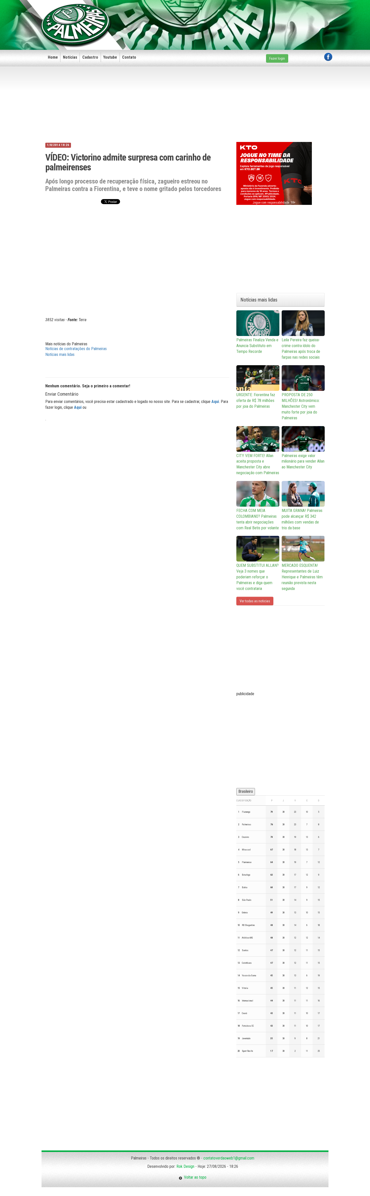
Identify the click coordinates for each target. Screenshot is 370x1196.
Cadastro (90, 57)
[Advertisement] (240, 17)
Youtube (110, 57)
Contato (129, 57)
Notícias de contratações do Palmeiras (76, 348)
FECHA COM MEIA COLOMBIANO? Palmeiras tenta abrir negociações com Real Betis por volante (257, 519)
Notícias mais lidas (60, 354)
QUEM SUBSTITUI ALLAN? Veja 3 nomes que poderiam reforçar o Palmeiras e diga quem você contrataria (257, 577)
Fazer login (277, 58)
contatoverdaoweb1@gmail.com (228, 1158)
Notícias (70, 57)
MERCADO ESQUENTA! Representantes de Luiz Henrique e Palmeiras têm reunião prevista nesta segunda (302, 577)
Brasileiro (245, 791)
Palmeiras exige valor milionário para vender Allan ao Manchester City (303, 461)
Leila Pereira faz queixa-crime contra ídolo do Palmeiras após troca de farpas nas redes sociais (301, 349)
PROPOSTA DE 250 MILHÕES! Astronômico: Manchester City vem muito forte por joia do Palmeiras (301, 406)
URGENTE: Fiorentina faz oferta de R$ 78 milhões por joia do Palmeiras (255, 400)
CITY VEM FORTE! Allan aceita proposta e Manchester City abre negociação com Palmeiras (257, 464)
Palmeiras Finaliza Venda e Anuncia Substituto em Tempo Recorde (257, 346)
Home (53, 57)
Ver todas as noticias (255, 601)
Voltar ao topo (194, 1177)
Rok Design (185, 1166)
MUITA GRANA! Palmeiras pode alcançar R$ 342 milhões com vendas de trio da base (302, 519)
